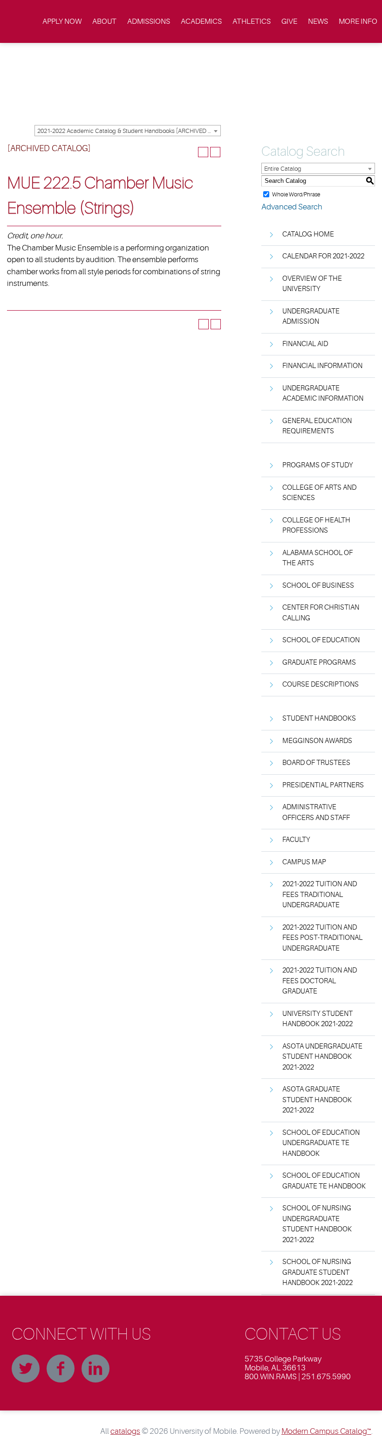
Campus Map (304, 862)
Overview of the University (312, 284)
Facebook (61, 1369)
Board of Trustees (316, 763)
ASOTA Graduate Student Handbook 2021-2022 (317, 1099)
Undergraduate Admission (311, 316)
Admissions (148, 21)
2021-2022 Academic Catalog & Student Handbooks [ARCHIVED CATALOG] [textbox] (128, 130)
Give (289, 21)
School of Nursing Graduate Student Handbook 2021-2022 (317, 1272)
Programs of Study (317, 465)
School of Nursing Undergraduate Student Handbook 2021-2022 (317, 1224)
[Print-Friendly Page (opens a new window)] (203, 152)
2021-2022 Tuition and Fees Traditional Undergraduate (319, 894)
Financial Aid (305, 344)
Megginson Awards (317, 741)
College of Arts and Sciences (319, 493)
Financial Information (322, 366)
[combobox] (127, 130)
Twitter (26, 1369)
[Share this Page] (191, 152)
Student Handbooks (319, 719)
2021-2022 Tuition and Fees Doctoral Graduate (319, 980)
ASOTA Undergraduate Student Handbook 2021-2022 (322, 1056)
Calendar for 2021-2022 (323, 256)
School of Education (321, 640)
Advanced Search (291, 206)
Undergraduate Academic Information (322, 393)
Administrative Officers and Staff (316, 812)
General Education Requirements (317, 426)
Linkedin (95, 1369)
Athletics (251, 21)
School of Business (318, 586)
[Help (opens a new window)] (215, 152)
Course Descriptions (320, 684)
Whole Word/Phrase (296, 194)
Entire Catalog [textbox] (282, 168)
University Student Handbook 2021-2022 (317, 1019)
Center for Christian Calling (320, 613)
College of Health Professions (316, 525)
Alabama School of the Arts (317, 558)
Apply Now (62, 21)
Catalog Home (308, 234)
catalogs (125, 1431)
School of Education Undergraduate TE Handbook (321, 1143)
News (318, 21)
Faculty (296, 840)
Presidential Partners (323, 785)
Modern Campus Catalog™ (326, 1431)
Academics (201, 21)
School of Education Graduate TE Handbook (324, 1181)
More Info (358, 21)
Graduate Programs (319, 663)
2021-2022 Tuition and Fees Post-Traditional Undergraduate (322, 938)
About (104, 21)
